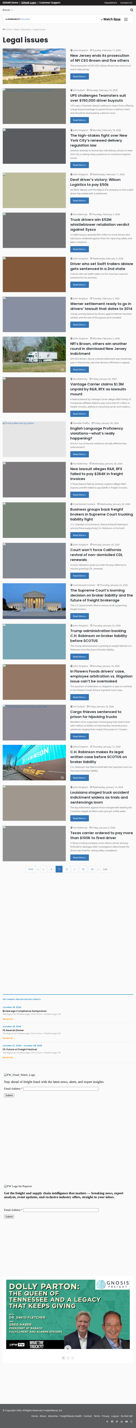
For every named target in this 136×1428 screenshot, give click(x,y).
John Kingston (80, 50)
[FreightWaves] (17, 19)
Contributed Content (84, 504)
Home (8, 29)
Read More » (79, 76)
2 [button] (68, 1358)
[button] (68, 1280)
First (31, 869)
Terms (97, 1416)
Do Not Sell (126, 1416)
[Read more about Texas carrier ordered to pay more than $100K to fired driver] (34, 843)
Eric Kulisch (79, 90)
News (17, 29)
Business (26, 29)
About (43, 1416)
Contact (88, 1416)
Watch (111, 19)
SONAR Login (28, 2)
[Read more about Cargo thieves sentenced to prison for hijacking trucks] (34, 722)
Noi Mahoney (80, 214)
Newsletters (110, 2)
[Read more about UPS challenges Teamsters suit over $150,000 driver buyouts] (34, 106)
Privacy (105, 1416)
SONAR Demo (10, 2)
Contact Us (126, 2)
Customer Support (49, 2)
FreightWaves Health (71, 1416)
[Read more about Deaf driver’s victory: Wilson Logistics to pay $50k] (34, 190)
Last (105, 869)
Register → (9, 1019)
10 (83, 869)
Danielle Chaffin (81, 423)
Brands (6, 9)
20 (92, 869)
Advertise (53, 1416)
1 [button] (63, 1358)
